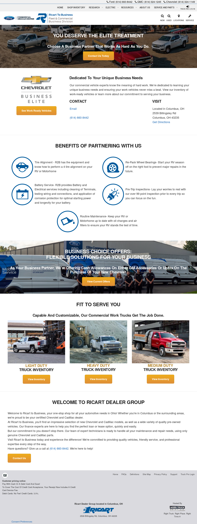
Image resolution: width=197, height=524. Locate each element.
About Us (145, 7)
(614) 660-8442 (124, 2)
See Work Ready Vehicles (36, 110)
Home (60, 7)
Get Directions (161, 122)
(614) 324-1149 (186, 2)
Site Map (147, 474)
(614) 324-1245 (152, 2)
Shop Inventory (76, 7)
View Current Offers (98, 281)
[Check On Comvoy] (5, 475)
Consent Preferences (22, 521)
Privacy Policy (160, 474)
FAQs (124, 474)
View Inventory (36, 379)
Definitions (134, 474)
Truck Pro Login (188, 474)
